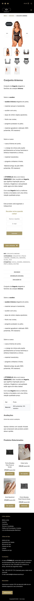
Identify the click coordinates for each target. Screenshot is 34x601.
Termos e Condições (8, 526)
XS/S (10, 259)
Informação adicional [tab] (17, 276)
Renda (10, 264)
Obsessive (26, 262)
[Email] (8, 3)
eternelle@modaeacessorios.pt (15, 574)
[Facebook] (2, 3)
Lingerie (13, 257)
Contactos (5, 524)
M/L (17, 257)
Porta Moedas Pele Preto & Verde (9, 465)
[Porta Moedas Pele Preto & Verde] (10, 452)
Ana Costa (22, 599)
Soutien (16, 264)
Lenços (4, 548)
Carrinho (4, 522)
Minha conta (5, 520)
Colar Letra (24, 463)
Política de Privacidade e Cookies (11, 528)
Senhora (22, 257)
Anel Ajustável (9, 497)
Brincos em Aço (6, 544)
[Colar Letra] (24, 452)
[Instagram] (5, 3)
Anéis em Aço (6, 540)
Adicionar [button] (10, 473)
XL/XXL (6, 259)
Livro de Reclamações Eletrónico (11, 530)
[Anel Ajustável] (10, 486)
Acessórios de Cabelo (8, 542)
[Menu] (31, 10)
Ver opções (24, 473)
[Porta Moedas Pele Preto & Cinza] (24, 486)
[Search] (31, 3)
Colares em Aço (6, 546)
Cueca (14, 262)
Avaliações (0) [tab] (17, 279)
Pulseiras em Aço (7, 550)
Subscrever (7, 592)
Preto (6, 264)
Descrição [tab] (17, 272)
